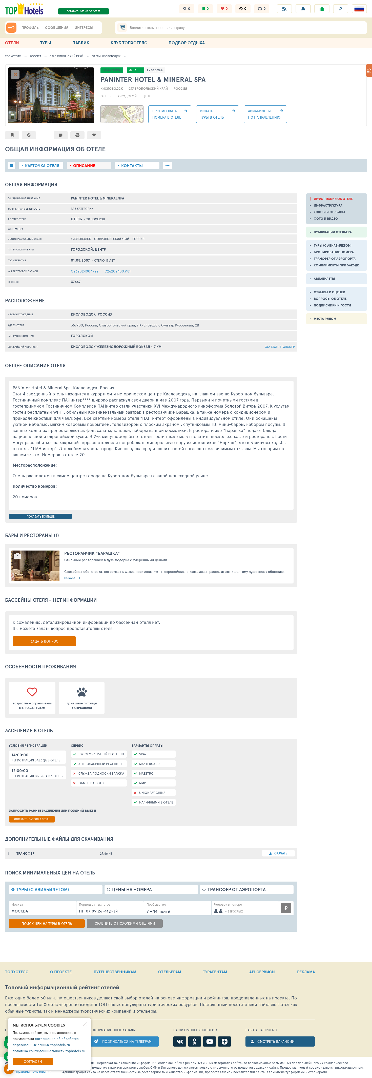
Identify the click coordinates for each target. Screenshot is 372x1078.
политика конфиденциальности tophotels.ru (49, 1050)
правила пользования (33, 1071)
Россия (35, 56)
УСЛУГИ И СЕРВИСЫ (329, 212)
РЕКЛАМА (306, 972)
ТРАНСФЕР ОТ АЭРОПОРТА (335, 258)
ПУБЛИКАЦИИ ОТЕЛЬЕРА (333, 232)
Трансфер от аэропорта (237, 889)
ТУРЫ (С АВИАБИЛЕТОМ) (333, 245)
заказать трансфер (280, 347)
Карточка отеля (42, 165)
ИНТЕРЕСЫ (84, 27)
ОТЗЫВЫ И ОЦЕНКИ (329, 292)
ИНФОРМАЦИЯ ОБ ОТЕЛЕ (333, 198)
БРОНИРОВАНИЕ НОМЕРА (334, 252)
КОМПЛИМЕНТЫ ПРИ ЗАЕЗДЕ (336, 265)
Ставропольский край (66, 56)
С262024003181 (118, 271)
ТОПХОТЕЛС (13, 56)
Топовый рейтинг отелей (62, 987)
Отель (105, 96)
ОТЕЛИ (12, 43)
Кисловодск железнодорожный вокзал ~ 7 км (116, 346)
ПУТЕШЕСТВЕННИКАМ (115, 972)
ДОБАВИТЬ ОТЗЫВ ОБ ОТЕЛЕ (83, 11)
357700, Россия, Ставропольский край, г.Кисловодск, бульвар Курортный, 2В (135, 325)
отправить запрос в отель (31, 819)
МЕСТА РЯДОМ (325, 318)
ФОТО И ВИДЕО (326, 218)
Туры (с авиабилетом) (42, 889)
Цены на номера (132, 889)
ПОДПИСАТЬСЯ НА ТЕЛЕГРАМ (127, 1041)
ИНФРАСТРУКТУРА (328, 205)
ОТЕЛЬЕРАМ (169, 972)
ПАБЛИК (80, 43)
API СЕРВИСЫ (262, 972)
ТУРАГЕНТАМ (215, 972)
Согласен (33, 1061)
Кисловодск (106, 56)
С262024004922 (84, 271)
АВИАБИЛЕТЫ (324, 278)
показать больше (41, 516)
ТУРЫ (45, 43)
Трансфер (25, 853)
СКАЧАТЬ (280, 853)
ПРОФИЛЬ (30, 27)
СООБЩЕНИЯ (56, 27)
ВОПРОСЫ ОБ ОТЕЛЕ (330, 298)
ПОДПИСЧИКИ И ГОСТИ (332, 305)
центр (147, 96)
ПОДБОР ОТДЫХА (187, 43)
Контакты (132, 165)
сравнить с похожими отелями (125, 923)
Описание (84, 165)
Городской (126, 96)
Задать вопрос (44, 641)
